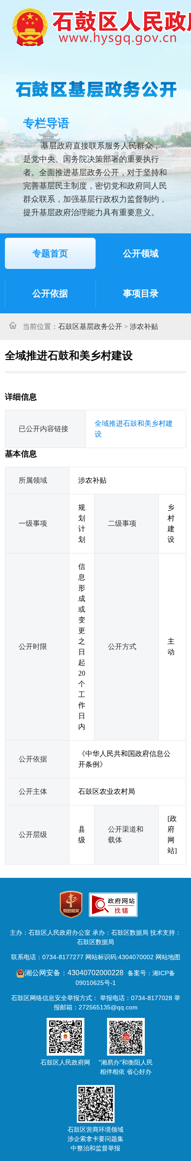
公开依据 (50, 293)
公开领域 (141, 253)
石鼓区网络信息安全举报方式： (54, 997)
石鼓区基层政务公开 (90, 326)
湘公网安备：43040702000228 (75, 973)
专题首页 (50, 253)
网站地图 (167, 957)
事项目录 (141, 293)
